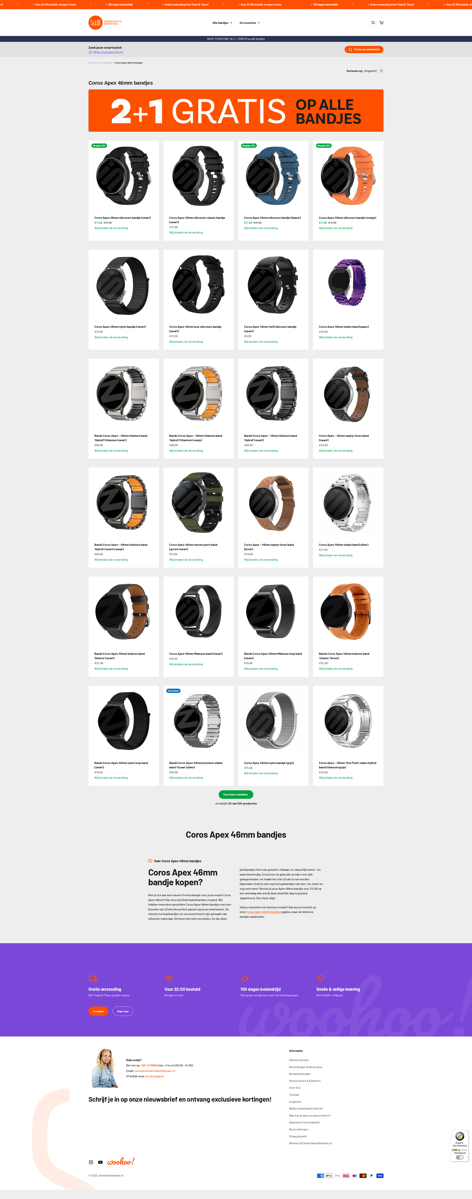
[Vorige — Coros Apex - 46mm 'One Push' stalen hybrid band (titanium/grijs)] (317, 721)
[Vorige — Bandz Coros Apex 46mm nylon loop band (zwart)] (93, 721)
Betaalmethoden (300, 1073)
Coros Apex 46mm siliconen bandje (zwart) (122, 217)
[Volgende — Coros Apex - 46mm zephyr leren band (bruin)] (304, 503)
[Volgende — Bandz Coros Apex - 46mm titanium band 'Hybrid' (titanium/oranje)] (229, 394)
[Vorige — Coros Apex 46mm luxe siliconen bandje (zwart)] (168, 285)
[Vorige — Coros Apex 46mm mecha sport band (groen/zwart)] (168, 503)
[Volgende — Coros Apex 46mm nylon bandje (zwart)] (154, 285)
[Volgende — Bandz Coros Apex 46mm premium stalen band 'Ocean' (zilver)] (229, 721)
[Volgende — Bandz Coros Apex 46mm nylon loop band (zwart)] (154, 721)
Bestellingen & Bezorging (305, 1067)
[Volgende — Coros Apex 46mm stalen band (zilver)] (379, 503)
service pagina (154, 1076)
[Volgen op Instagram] (90, 1162)
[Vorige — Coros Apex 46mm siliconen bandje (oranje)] (317, 176)
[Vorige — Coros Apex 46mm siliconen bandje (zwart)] (93, 176)
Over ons (123, 1011)
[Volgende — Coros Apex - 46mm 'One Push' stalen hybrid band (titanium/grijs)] (379, 721)
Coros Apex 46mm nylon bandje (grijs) (269, 762)
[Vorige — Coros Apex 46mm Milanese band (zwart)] (168, 612)
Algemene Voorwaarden (304, 1122)
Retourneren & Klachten (305, 1080)
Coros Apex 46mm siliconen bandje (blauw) (272, 217)
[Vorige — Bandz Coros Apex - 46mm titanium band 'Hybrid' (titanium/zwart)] (93, 394)
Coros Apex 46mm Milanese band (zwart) (196, 653)
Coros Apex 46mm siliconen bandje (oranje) (347, 217)
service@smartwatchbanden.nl (155, 1070)
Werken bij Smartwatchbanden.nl (310, 1143)
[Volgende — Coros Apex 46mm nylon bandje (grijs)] (304, 721)
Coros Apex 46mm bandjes (129, 62)
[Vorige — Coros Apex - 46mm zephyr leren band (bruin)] (243, 503)
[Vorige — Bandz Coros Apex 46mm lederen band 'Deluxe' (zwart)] (93, 612)
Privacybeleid (298, 1136)
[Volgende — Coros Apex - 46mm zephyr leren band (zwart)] (379, 394)
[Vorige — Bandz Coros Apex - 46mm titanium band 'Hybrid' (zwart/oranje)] (93, 503)
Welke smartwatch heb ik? (108, 52)
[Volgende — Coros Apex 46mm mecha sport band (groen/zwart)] (229, 503)
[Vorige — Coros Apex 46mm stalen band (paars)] (317, 285)
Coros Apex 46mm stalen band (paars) (344, 326)
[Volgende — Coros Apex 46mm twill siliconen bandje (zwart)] (304, 285)
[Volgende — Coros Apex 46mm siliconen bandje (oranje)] (379, 176)
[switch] (460, 1157)
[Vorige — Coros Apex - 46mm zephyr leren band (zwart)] (317, 394)
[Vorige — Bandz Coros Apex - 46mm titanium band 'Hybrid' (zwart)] (243, 394)
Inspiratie (295, 1101)
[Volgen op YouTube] (100, 1162)
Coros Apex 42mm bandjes (264, 911)
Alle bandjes (220, 22)
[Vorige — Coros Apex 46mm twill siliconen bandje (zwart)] (243, 285)
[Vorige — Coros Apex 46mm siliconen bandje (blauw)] (243, 176)
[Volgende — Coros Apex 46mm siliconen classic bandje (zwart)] (229, 176)
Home (91, 62)
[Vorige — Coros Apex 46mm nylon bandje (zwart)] (93, 285)
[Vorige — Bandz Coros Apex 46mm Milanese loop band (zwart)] (243, 612)
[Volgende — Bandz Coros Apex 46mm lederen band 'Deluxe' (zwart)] (154, 612)
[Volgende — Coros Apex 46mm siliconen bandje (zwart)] (154, 176)
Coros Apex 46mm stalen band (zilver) (343, 544)
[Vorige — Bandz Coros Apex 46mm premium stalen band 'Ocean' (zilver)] (168, 721)
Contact (98, 1011)
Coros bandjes (104, 62)
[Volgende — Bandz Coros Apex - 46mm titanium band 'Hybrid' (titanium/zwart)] (154, 394)
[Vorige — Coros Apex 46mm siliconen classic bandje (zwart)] (168, 176)
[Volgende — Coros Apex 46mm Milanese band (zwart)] (229, 612)
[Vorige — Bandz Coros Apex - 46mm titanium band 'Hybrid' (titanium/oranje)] (168, 394)
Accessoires (248, 22)
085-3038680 (149, 1065)
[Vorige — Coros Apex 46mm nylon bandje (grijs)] (243, 721)
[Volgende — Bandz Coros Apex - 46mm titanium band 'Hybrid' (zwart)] (304, 394)
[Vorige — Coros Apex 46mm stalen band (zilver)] (317, 503)
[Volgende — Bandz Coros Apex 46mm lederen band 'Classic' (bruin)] (379, 612)
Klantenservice (299, 1060)
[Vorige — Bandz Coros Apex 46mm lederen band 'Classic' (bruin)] (317, 612)
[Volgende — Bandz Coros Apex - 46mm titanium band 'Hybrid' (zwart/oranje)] (154, 503)
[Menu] (466, 1132)
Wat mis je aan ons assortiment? (310, 1115)
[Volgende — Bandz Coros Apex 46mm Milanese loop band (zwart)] (304, 612)
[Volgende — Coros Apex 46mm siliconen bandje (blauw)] (304, 176)
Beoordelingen (298, 1129)
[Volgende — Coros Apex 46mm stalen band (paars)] (379, 285)
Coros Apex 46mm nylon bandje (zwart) (120, 326)
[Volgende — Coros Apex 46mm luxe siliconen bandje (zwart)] (229, 285)
